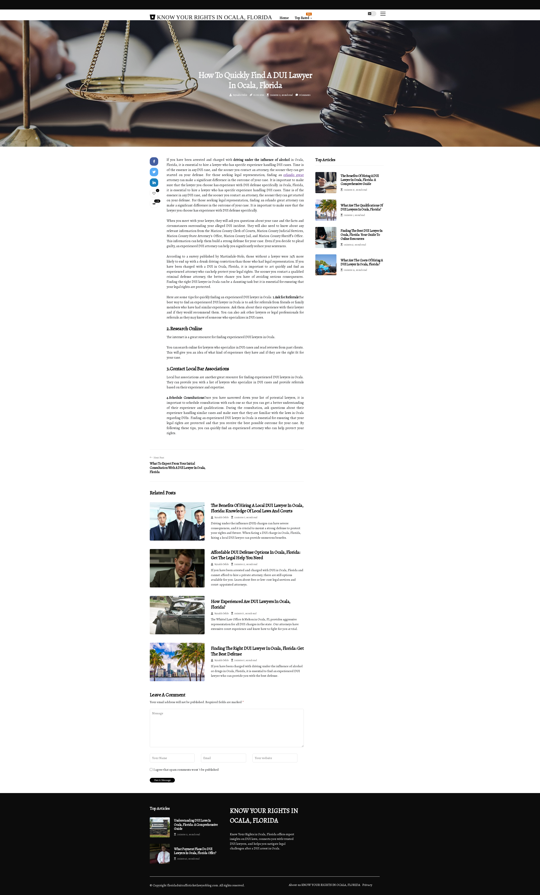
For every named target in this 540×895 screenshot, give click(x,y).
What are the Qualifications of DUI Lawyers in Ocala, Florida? (362, 207)
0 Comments (304, 95)
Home (284, 17)
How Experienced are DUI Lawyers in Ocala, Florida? (250, 604)
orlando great (293, 175)
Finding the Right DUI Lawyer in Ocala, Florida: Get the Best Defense (257, 651)
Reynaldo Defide (240, 95)
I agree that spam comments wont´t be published (186, 770)
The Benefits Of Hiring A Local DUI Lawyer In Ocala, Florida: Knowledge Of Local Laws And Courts (257, 508)
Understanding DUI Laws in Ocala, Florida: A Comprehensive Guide (196, 825)
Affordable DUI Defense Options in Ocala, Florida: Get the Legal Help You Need (255, 555)
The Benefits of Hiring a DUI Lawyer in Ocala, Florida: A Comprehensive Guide (360, 180)
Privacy (367, 885)
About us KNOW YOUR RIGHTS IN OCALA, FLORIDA (324, 885)
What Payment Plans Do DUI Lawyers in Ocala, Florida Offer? (195, 851)
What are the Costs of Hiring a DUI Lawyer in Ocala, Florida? (362, 262)
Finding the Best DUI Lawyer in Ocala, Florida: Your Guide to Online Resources (361, 234)
